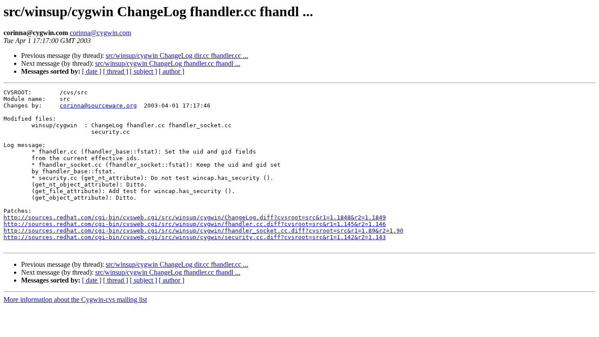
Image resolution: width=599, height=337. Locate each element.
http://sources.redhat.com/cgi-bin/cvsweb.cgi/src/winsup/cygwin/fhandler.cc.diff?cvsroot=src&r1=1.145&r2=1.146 (195, 224)
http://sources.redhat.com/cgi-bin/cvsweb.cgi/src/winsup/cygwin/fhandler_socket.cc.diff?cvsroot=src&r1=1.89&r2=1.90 (203, 230)
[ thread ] (115, 71)
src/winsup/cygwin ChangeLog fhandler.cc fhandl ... (167, 63)
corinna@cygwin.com (100, 32)
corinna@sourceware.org (98, 105)
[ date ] (91, 71)
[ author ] (171, 71)
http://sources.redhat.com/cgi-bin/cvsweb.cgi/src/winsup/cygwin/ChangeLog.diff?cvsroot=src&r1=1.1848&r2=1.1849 (195, 217)
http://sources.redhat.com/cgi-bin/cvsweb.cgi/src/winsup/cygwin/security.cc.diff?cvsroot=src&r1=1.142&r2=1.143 (195, 237)
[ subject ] (143, 71)
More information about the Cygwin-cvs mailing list (75, 299)
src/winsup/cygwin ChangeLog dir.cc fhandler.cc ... (177, 55)
